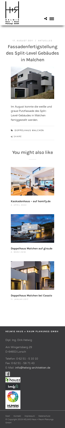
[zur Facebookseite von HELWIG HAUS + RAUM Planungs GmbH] (7, 374)
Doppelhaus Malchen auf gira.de (31, 248)
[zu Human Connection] (13, 408)
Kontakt (17, 416)
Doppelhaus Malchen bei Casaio (31, 295)
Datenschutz (44, 416)
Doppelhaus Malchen (29, 130)
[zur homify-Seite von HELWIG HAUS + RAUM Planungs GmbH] (12, 388)
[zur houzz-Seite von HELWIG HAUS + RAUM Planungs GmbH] (13, 381)
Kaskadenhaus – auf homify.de (31, 201)
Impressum (30, 416)
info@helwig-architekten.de (32, 367)
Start (7, 416)
